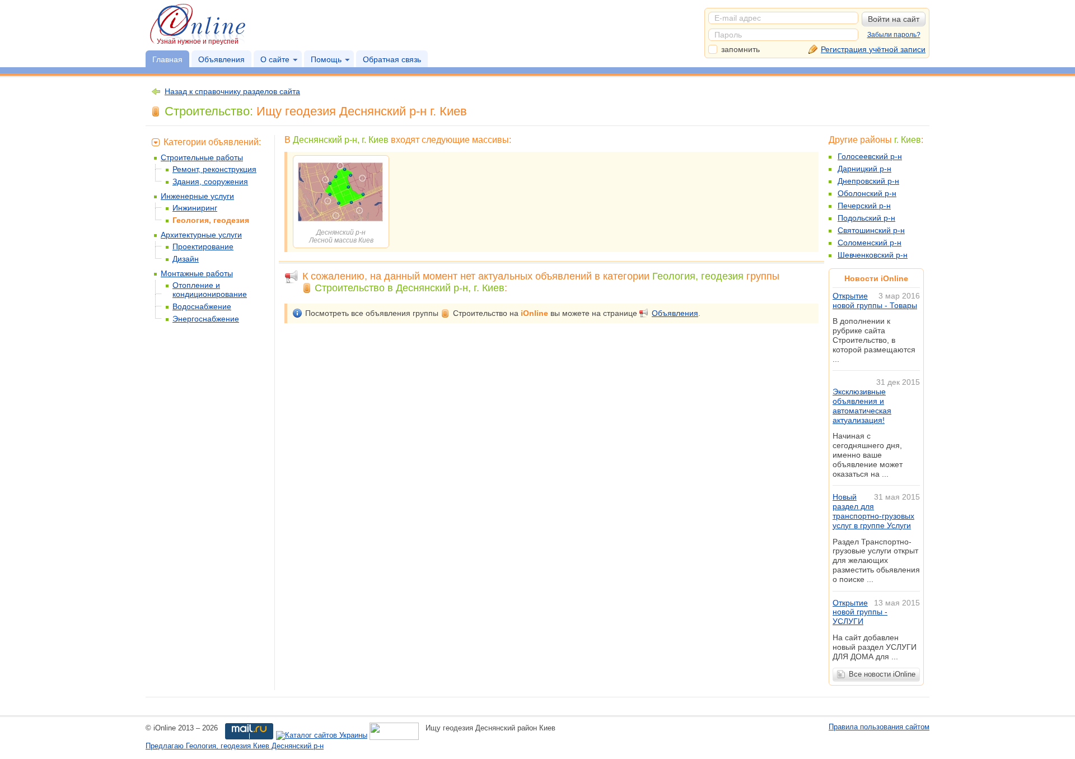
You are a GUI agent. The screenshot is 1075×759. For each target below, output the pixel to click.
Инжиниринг (194, 207)
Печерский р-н (864, 205)
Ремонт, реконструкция (214, 169)
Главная (167, 59)
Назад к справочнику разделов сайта (232, 91)
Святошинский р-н (871, 230)
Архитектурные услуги (201, 234)
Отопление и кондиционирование (209, 290)
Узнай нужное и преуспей (198, 41)
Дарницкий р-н (864, 168)
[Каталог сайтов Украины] (321, 736)
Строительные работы (202, 157)
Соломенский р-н (869, 242)
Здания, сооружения (210, 181)
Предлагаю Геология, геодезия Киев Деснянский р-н (235, 746)
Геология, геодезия (210, 220)
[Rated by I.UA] (394, 736)
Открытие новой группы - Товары (875, 300)
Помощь (326, 59)
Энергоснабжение (205, 318)
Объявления (221, 59)
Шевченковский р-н (873, 254)
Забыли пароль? (893, 35)
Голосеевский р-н (870, 156)
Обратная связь (392, 59)
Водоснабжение (201, 306)
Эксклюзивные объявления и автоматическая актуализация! (862, 405)
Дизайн (185, 258)
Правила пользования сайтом (879, 727)
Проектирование (202, 246)
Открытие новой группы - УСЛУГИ (860, 612)
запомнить (740, 49)
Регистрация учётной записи (873, 49)
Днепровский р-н (868, 180)
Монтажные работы (197, 273)
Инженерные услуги (197, 196)
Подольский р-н (866, 217)
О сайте (274, 59)
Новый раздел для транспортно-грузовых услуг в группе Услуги (873, 510)
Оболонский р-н (867, 193)
